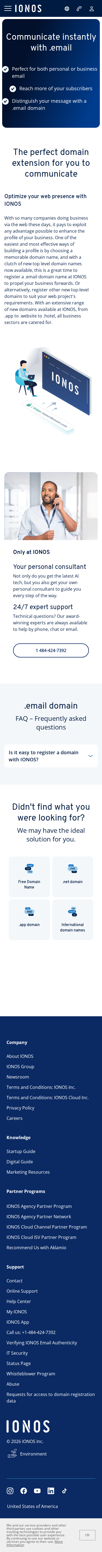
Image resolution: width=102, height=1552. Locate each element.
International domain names (72, 928)
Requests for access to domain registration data (51, 1397)
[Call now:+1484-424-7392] (79, 9)
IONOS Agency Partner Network (39, 1217)
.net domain (73, 882)
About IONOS (20, 1056)
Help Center (19, 1301)
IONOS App (18, 1322)
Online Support (22, 1291)
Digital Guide (20, 1162)
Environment (33, 1454)
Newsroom (18, 1077)
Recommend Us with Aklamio (36, 1248)
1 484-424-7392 (51, 650)
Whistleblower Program (31, 1374)
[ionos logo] (28, 8)
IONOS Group (20, 1067)
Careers (15, 1118)
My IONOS (17, 1312)
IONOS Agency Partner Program (39, 1206)
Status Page (19, 1363)
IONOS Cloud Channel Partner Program (47, 1227)
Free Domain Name (29, 885)
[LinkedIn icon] (50, 1490)
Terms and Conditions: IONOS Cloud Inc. (48, 1098)
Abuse (13, 1384)
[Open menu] (7, 8)
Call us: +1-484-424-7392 (31, 1332)
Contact (15, 1281)
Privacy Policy (20, 1108)
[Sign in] (92, 8)
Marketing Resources (28, 1172)
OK (87, 1535)
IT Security (17, 1353)
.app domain (29, 925)
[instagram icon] (10, 1490)
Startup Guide (21, 1151)
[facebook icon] (23, 1490)
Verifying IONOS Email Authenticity (42, 1343)
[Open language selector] (67, 8)
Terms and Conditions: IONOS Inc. (41, 1087)
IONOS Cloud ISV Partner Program (41, 1237)
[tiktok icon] (64, 1490)
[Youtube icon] (37, 1490)
